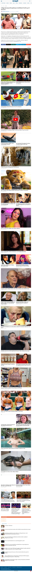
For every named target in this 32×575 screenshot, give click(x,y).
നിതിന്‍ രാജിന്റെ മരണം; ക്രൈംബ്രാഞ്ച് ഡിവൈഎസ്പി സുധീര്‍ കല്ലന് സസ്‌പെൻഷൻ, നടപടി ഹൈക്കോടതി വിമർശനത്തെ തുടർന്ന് (8, 500)
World (17, 3)
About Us (2, 567)
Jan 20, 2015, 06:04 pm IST (13, 11)
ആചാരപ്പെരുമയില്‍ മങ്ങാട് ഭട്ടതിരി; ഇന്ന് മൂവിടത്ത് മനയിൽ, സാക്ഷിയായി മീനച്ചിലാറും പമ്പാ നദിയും (16, 537)
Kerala (11, 3)
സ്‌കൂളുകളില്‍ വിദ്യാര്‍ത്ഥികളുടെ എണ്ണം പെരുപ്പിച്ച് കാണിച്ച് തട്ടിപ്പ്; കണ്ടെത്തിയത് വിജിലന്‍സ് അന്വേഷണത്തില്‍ (17, 560)
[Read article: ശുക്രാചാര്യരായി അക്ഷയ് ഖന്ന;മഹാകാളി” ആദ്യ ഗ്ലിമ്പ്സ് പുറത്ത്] (2, 541)
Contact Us (5, 567)
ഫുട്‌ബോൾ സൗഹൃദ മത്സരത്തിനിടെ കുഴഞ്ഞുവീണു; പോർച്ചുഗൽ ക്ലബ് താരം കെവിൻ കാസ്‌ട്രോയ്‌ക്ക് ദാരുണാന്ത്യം (17, 545)
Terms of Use (9, 567)
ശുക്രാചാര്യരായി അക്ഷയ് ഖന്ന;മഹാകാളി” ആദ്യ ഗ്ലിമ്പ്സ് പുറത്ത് (14, 540)
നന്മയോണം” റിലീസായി (8, 525)
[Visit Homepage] (15, 1)
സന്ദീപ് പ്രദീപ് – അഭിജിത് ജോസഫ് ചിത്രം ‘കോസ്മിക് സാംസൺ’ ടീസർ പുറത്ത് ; (5, 509)
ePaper (7, 3)
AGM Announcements (19, 567)
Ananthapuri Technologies (8, 569)
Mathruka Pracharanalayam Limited (5, 568)
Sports (28, 3)
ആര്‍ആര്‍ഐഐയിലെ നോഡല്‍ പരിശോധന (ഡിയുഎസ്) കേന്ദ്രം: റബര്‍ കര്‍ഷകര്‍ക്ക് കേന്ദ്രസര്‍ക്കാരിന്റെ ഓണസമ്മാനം (16, 533)
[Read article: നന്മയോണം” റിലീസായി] (2, 526)
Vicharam (24, 3)
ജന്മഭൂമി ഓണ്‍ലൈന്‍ (6, 11)
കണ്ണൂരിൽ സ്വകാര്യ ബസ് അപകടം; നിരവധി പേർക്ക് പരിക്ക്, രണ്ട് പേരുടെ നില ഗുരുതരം (17, 552)
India (14, 3)
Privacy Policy (14, 567)
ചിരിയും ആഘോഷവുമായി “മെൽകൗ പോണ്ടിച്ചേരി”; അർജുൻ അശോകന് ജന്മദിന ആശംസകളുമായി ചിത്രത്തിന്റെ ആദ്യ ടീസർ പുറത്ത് (26, 511)
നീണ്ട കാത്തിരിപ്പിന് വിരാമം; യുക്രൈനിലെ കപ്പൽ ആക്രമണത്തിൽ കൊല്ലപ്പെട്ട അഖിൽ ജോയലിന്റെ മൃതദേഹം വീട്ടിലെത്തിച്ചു (17, 556)
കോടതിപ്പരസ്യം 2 (3, 520)
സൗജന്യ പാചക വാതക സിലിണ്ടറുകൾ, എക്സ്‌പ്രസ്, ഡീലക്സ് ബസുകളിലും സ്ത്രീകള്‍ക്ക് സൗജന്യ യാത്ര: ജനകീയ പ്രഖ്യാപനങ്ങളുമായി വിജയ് (17, 549)
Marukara (20, 3)
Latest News (3, 3)
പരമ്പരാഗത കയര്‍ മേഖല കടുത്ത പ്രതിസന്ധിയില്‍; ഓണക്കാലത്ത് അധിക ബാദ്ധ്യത (17, 529)
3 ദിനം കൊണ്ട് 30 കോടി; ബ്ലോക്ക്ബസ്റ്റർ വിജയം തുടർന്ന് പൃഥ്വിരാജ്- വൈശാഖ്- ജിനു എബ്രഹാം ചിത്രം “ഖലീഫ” (23, 500)
